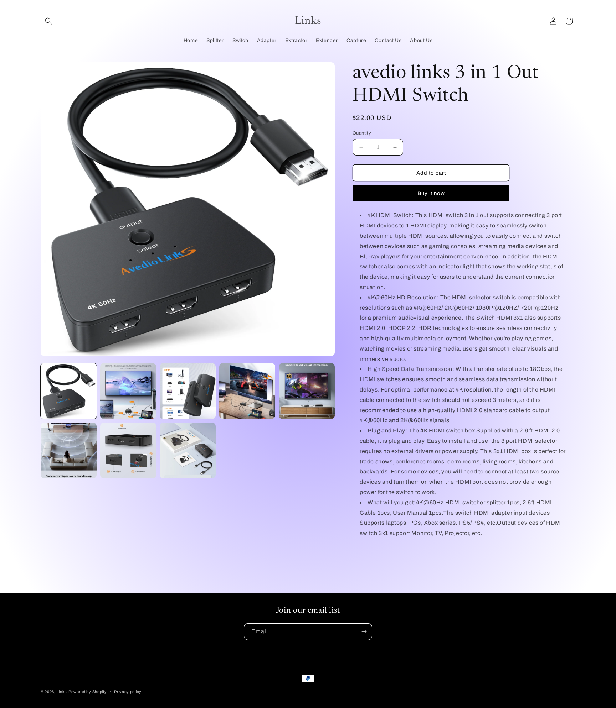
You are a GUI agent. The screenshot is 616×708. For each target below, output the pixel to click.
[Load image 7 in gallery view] (128, 450)
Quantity (362, 133)
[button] (48, 21)
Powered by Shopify (87, 691)
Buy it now (431, 193)
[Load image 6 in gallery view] (69, 450)
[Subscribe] (364, 631)
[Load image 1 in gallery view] (69, 391)
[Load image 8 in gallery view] (188, 450)
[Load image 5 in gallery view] (307, 391)
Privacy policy (128, 691)
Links (62, 691)
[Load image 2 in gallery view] (128, 391)
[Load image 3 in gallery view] (188, 391)
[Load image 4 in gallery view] (247, 391)
